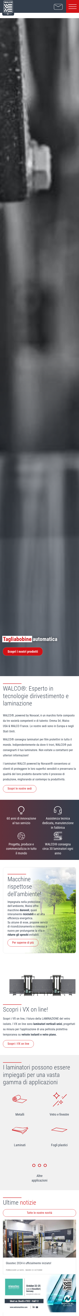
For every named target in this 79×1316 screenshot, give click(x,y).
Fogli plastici (59, 1145)
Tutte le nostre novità (39, 1213)
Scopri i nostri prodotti (23, 651)
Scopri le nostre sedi (20, 788)
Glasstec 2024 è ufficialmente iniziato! (28, 1263)
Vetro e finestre (59, 1114)
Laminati (20, 1145)
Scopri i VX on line (18, 1043)
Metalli (19, 1114)
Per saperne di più (23, 942)
